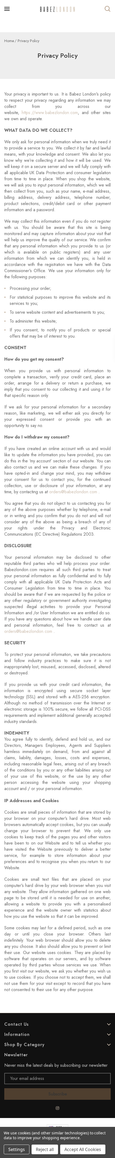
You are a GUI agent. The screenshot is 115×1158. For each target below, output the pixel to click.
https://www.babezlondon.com (50, 112)
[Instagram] (57, 1108)
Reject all (45, 1149)
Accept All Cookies (82, 1149)
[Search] (107, 9)
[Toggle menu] (7, 9)
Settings (16, 1149)
